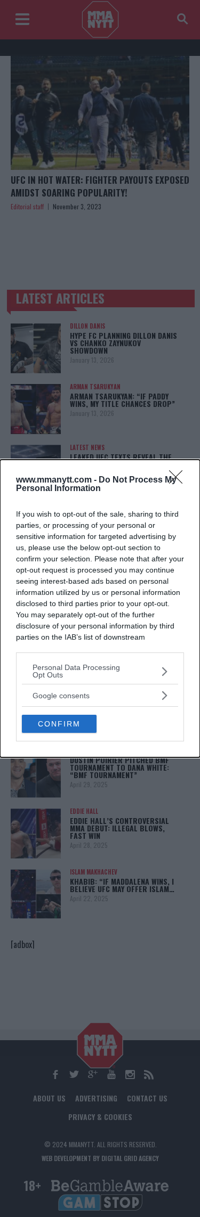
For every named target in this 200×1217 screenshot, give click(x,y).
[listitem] (100, 671)
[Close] (179, 480)
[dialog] (100, 608)
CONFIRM (59, 724)
